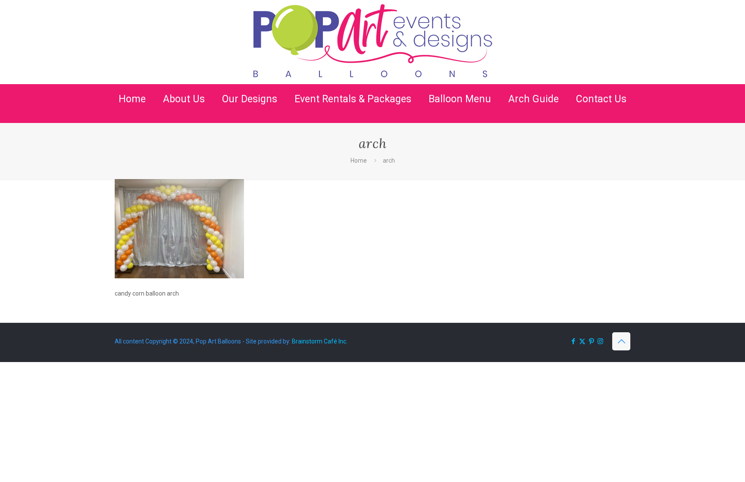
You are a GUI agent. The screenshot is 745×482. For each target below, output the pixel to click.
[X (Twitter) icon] (582, 341)
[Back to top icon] (621, 341)
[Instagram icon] (600, 341)
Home (359, 160)
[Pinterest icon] (591, 341)
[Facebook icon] (573, 341)
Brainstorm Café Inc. (319, 341)
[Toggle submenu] (183, 118)
